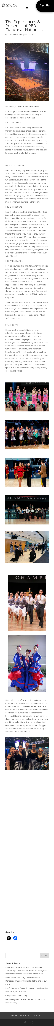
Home (14, 1015)
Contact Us (25, 1015)
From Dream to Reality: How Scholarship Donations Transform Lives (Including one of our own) (26, 980)
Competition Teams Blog (16, 995)
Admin (37, 1015)
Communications (15, 34)
